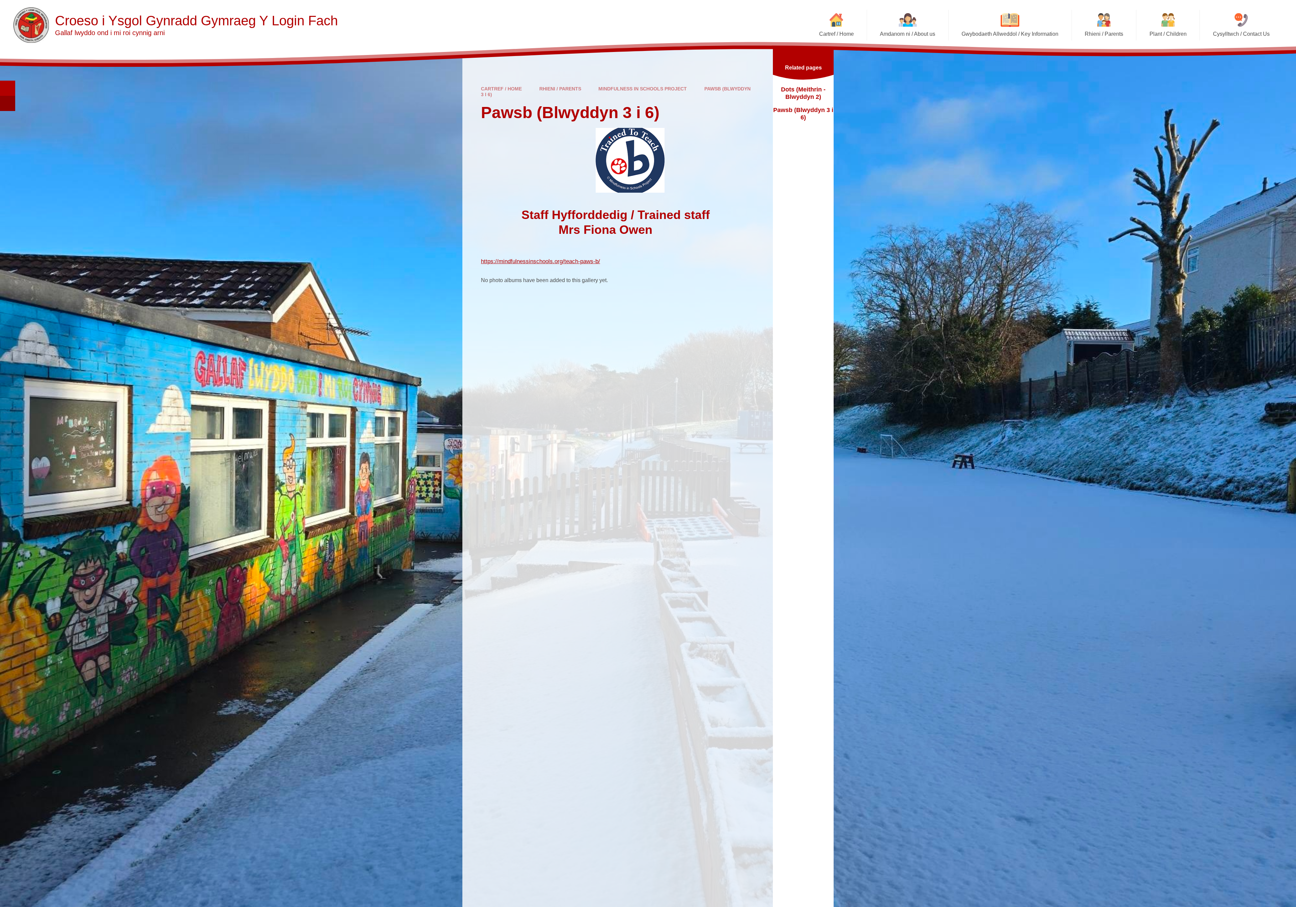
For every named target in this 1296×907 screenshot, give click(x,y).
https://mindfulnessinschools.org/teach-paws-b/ (540, 261)
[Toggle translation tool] (7, 103)
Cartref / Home (501, 88)
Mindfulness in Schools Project (642, 88)
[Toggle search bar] (7, 88)
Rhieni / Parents (560, 88)
